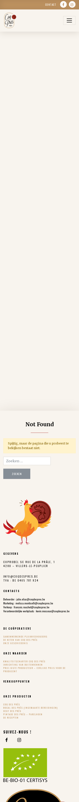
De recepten (11, 717)
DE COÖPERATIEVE (17, 628)
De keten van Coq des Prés (20, 639)
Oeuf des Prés (12, 711)
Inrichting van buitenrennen (23, 664)
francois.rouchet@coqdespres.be (31, 607)
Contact (50, 4)
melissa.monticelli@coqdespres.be (34, 603)
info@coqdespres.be (20, 576)
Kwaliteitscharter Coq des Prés (24, 661)
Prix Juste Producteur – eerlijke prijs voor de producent (34, 669)
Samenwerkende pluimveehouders (25, 636)
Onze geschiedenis (15, 643)
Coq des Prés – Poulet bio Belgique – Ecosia (10, 20)
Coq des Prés (11, 704)
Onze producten (17, 696)
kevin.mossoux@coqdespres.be (53, 611)
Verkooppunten (16, 681)
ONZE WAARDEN (15, 653)
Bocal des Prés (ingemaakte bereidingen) (30, 707)
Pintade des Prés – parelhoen (23, 714)
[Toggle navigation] (69, 20)
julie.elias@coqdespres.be (30, 599)
